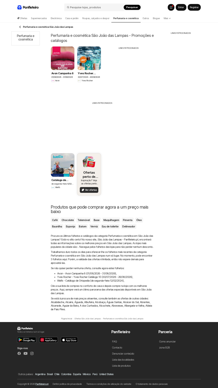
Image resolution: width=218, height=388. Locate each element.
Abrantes (145, 302)
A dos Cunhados (89, 305)
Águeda (78, 302)
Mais (166, 18)
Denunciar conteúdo (123, 353)
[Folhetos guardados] (171, 7)
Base (97, 220)
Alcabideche (57, 302)
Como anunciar (167, 341)
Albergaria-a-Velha (134, 305)
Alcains (69, 302)
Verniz (94, 226)
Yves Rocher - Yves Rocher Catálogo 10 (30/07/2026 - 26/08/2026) (94, 277)
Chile (56, 374)
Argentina (40, 374)
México (87, 374)
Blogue (156, 18)
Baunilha (57, 226)
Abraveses (117, 305)
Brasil (50, 374)
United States (106, 374)
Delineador (128, 226)
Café (55, 220)
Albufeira (89, 302)
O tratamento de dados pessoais (152, 384)
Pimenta (127, 220)
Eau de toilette (110, 226)
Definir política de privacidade (67, 384)
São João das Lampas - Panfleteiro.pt (118, 239)
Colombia (66, 374)
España (77, 374)
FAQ (114, 341)
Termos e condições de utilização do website (108, 384)
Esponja (70, 226)
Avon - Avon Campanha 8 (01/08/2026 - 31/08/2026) (86, 273)
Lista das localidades (123, 359)
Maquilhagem (111, 220)
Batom (82, 226)
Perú (95, 374)
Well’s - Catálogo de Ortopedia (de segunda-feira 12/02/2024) (90, 280)
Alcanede (56, 305)
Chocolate (68, 220)
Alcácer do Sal (131, 302)
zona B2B (164, 347)
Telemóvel (84, 220)
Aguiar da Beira (70, 305)
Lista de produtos (121, 365)
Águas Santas (114, 302)
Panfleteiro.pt (41, 384)
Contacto (117, 347)
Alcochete (104, 305)
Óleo (139, 220)
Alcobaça (100, 302)
